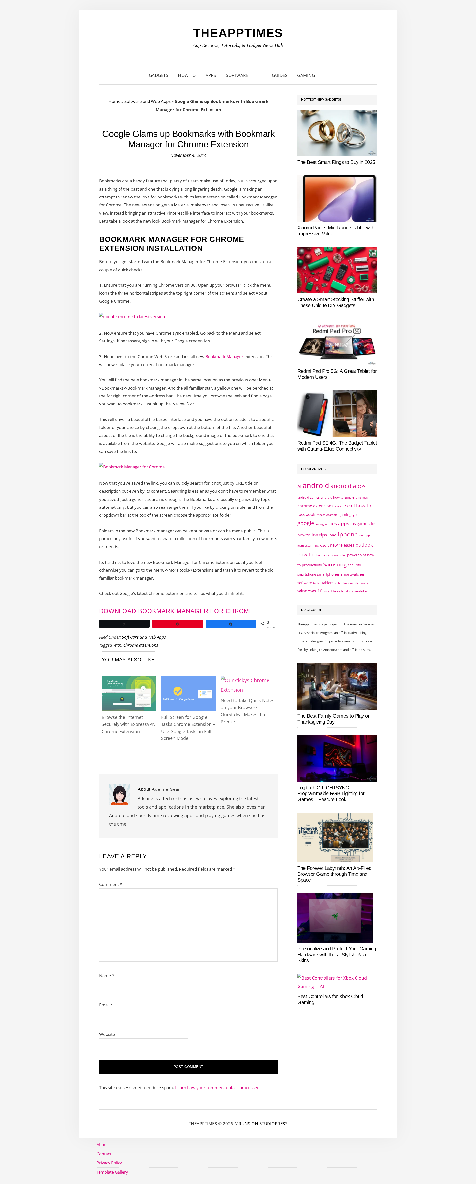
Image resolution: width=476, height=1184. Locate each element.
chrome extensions (140, 645)
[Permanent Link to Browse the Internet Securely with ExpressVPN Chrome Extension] (129, 680)
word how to (334, 591)
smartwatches (353, 574)
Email (106, 1005)
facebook (306, 514)
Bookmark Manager (224, 356)
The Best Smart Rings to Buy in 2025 (336, 162)
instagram (322, 524)
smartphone (307, 574)
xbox (349, 591)
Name (106, 975)
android (316, 485)
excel (338, 506)
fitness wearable (327, 515)
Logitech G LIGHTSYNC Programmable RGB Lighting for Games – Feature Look (331, 793)
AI (299, 486)
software (305, 582)
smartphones (328, 574)
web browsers (359, 583)
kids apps (365, 535)
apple (349, 497)
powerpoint (338, 555)
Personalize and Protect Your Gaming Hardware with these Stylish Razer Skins (337, 954)
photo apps (322, 555)
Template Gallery (112, 1172)
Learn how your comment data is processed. (218, 1087)
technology (341, 583)
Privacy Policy (109, 1163)
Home (114, 101)
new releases (342, 545)
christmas (362, 497)
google (306, 523)
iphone (348, 534)
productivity (312, 565)
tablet (317, 583)
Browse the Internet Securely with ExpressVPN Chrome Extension (129, 724)
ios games (360, 523)
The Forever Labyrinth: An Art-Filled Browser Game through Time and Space (334, 874)
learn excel (304, 545)
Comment (110, 884)
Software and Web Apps (147, 101)
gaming (345, 514)
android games (309, 497)
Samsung (335, 564)
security (354, 565)
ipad (332, 535)
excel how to (357, 505)
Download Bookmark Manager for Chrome (176, 611)
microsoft (320, 545)
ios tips (319, 535)
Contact (104, 1153)
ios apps (340, 523)
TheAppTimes (238, 33)
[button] (326, 75)
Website (107, 1034)
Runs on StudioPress (263, 1123)
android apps (348, 486)
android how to (332, 497)
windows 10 (310, 591)
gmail (357, 514)
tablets (327, 582)
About (102, 1144)
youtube (360, 591)
